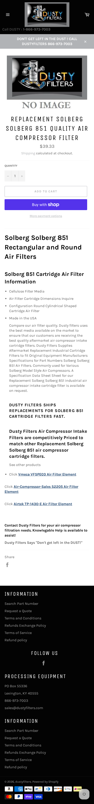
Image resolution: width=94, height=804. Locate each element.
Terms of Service (18, 633)
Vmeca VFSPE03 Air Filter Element (47, 474)
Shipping (28, 153)
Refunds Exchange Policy (25, 625)
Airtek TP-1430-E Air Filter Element (43, 504)
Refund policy (16, 640)
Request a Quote (18, 611)
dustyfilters (23, 781)
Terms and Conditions (23, 618)
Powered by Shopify (45, 781)
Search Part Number (21, 603)
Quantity (11, 165)
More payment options (46, 216)
